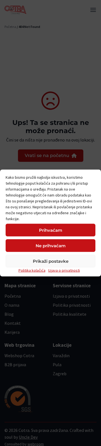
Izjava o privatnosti (64, 270)
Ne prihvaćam (51, 245)
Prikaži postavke (50, 261)
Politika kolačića (32, 270)
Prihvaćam (50, 230)
